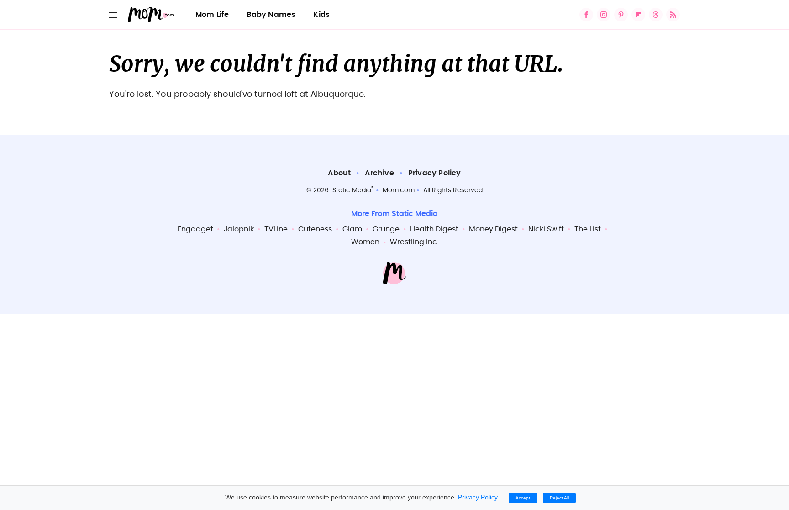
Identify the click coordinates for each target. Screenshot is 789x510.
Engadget (195, 229)
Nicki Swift (546, 229)
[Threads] (656, 14)
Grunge (386, 229)
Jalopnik (239, 229)
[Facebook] (586, 14)
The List (587, 229)
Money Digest (493, 229)
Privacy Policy (434, 173)
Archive (379, 173)
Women (365, 242)
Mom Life (212, 14)
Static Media (351, 190)
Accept (522, 497)
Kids (321, 14)
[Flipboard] (638, 14)
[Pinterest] (621, 14)
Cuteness (315, 229)
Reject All (559, 497)
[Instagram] (603, 14)
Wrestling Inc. (414, 242)
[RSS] (673, 14)
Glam (352, 229)
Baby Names (271, 14)
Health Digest (434, 229)
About (339, 173)
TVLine (276, 229)
